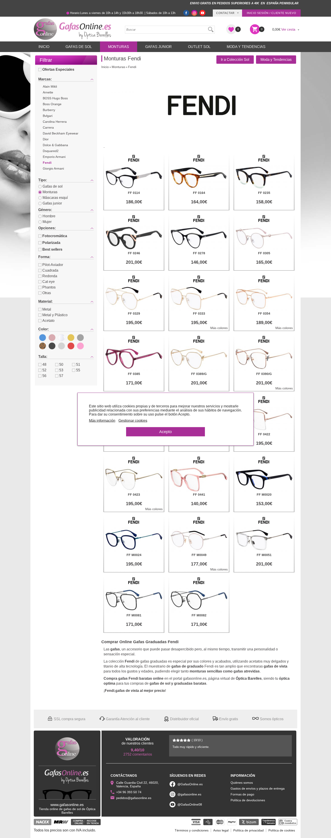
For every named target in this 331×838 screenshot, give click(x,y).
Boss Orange (52, 104)
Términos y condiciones (192, 830)
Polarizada (51, 243)
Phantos (49, 287)
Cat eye (48, 282)
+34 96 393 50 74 (128, 792)
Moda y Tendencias (246, 47)
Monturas (118, 47)
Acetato (48, 320)
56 (44, 376)
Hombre (49, 216)
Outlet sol (199, 47)
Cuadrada (50, 270)
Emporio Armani (54, 157)
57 (61, 376)
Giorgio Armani (53, 168)
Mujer (47, 222)
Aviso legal (221, 830)
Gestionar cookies (132, 420)
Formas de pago (242, 794)
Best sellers (52, 249)
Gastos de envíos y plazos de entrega (258, 788)
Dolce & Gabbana (55, 145)
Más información (102, 420)
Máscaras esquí (55, 198)
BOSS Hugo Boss (55, 98)
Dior (46, 139)
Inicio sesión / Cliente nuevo (271, 13)
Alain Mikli (50, 86)
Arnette (48, 92)
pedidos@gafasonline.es (133, 798)
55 (78, 370)
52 (44, 370)
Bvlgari (47, 116)
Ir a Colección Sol (235, 59)
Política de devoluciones (248, 800)
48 (44, 364)
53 (61, 370)
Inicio (44, 47)
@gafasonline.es (189, 794)
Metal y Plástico (55, 315)
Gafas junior (52, 203)
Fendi (47, 162)
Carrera (48, 127)
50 (61, 364)
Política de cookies (281, 830)
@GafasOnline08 (189, 804)
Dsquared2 (51, 151)
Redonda (49, 276)
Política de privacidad (248, 830)
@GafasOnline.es (190, 784)
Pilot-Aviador (52, 265)
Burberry (49, 110)
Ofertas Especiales (58, 69)
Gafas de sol (53, 186)
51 (78, 364)
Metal (46, 309)
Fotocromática (54, 236)
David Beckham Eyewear (60, 133)
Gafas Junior (158, 47)
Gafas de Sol (79, 47)
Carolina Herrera (55, 121)
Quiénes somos (242, 782)
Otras (46, 293)
